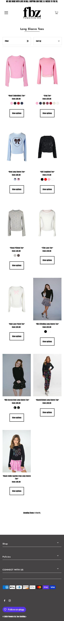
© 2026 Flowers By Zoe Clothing (14, 616)
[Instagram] (10, 601)
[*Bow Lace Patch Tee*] (17, 299)
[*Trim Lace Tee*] (47, 223)
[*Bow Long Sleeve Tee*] (17, 147)
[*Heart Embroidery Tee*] (17, 71)
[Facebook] (4, 601)
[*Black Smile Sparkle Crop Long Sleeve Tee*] (17, 451)
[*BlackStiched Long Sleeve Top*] (47, 375)
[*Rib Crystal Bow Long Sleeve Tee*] (17, 375)
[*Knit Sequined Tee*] (47, 147)
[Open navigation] (6, 12)
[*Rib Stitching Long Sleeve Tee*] (47, 299)
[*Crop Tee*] (47, 71)
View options (16, 113)
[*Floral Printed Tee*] (17, 223)
